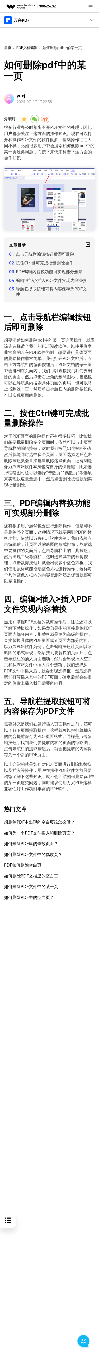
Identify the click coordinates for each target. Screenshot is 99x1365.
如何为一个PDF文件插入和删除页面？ (39, 833)
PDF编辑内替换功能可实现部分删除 (49, 271)
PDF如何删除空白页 (22, 865)
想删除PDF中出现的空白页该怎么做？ (39, 822)
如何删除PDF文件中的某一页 (31, 886)
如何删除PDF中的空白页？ (29, 897)
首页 (7, 48)
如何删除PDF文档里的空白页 (31, 876)
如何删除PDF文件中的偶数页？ (33, 854)
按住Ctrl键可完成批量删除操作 (44, 263)
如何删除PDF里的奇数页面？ (31, 843)
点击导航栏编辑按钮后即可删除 (45, 254)
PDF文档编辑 (26, 48)
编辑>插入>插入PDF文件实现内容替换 (51, 280)
